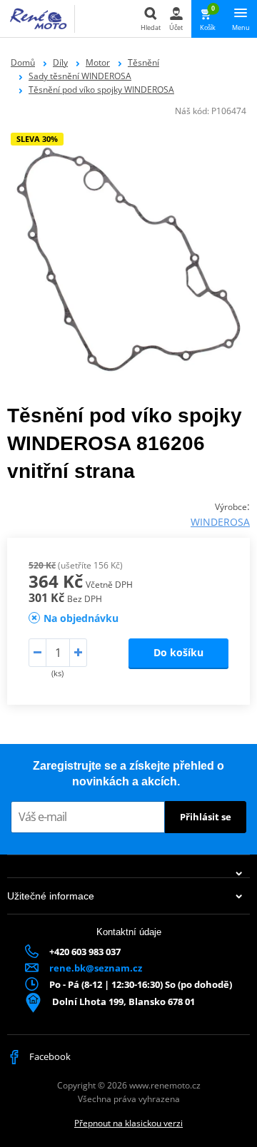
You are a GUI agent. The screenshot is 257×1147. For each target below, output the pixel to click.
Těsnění (143, 62)
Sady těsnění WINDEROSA (80, 76)
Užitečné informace (50, 896)
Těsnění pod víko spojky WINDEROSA (101, 89)
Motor (98, 62)
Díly (60, 62)
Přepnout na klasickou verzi (128, 1123)
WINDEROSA (220, 522)
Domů (23, 62)
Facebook (49, 1056)
